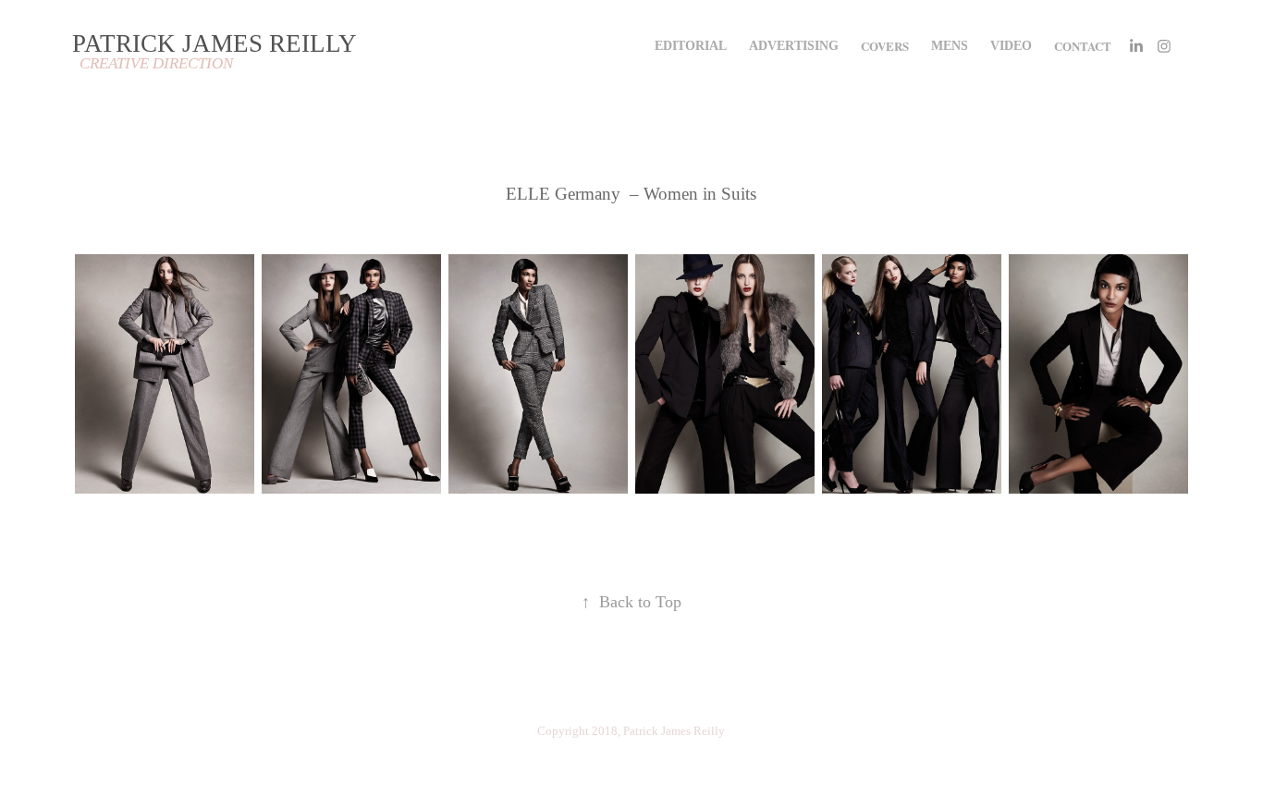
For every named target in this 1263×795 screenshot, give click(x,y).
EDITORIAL (691, 46)
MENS (949, 46)
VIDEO (1011, 46)
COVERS (885, 46)
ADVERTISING (794, 46)
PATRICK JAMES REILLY (214, 43)
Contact (1082, 46)
